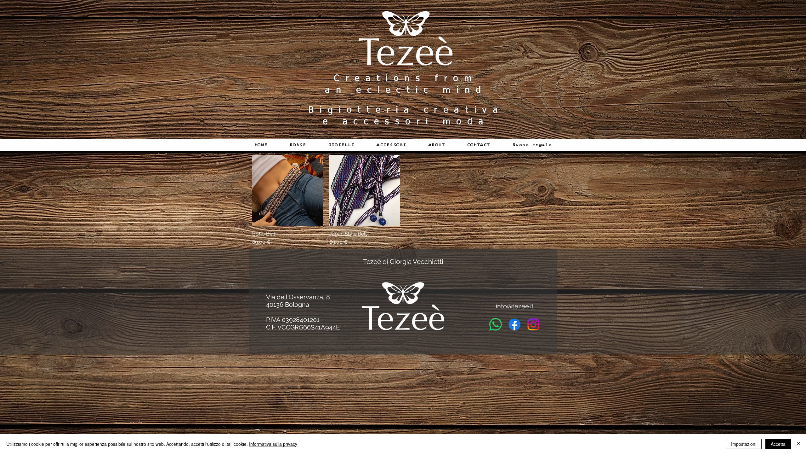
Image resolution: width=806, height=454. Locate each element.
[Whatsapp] (495, 324)
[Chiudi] (798, 444)
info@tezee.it (515, 306)
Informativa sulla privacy (273, 444)
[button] (298, 145)
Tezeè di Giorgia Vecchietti (403, 261)
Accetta (778, 444)
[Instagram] (533, 324)
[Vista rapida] (287, 190)
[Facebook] (514, 324)
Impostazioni (743, 444)
